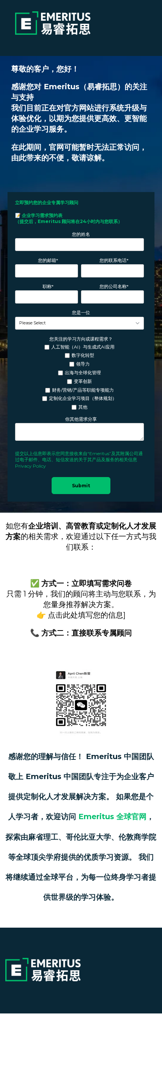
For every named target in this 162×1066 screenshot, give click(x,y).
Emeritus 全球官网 (112, 816)
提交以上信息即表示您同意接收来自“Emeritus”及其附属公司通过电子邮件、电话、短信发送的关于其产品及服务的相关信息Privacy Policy (79, 460)
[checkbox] (79, 377)
